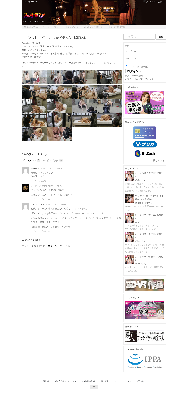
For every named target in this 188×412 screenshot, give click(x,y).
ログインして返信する (40, 181)
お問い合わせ (141, 381)
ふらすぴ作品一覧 (71, 27)
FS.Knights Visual (30, 2)
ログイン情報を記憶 (138, 66)
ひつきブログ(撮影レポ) (93, 27)
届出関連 (104, 381)
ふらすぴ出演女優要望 (116, 27)
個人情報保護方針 (89, 381)
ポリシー (116, 381)
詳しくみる (158, 160)
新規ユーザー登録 (134, 75)
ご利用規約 (45, 381)
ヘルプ (128, 381)
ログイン (52, 246)
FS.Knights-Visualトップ (34, 27)
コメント (33, 160)
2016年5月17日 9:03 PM (53, 169)
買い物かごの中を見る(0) (155, 2)
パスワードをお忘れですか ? (139, 79)
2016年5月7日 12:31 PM (52, 186)
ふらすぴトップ (54, 27)
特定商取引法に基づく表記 (65, 381)
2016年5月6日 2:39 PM (57, 205)
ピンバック (54, 160)
